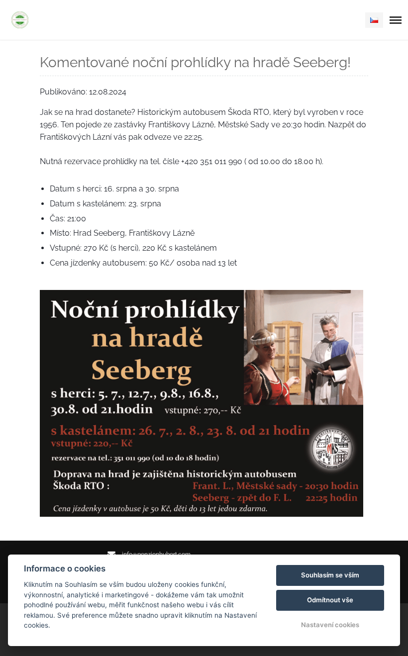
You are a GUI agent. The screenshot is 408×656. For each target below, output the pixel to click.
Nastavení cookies (330, 625)
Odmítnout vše (330, 600)
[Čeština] (374, 20)
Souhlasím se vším (330, 575)
